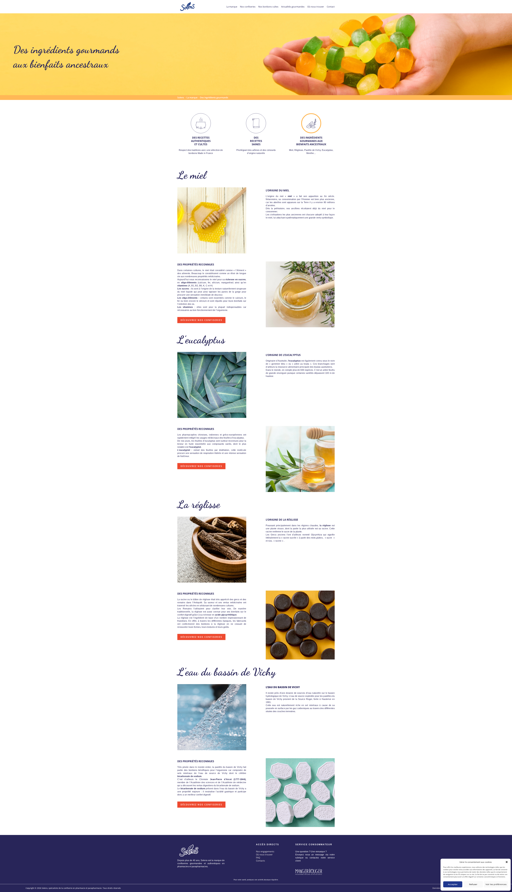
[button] (506, 862)
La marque (231, 6)
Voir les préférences (496, 884)
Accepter (453, 884)
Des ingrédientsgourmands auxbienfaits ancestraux (311, 141)
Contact (331, 6)
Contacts (260, 860)
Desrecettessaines (256, 141)
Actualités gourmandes (293, 6)
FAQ (258, 857)
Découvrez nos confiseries (201, 320)
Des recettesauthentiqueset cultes (201, 141)
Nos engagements (265, 851)
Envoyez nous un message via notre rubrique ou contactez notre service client (315, 857)
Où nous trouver (315, 6)
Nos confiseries (247, 6)
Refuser (473, 884)
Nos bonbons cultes (268, 6)
